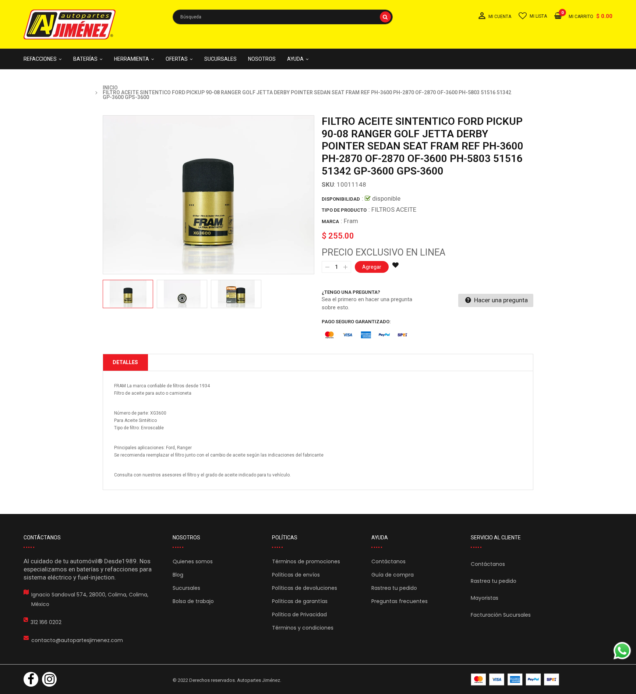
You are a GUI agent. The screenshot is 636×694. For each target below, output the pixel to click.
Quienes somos (193, 561)
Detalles (125, 362)
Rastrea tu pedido (394, 588)
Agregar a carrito (413, 666)
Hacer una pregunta (500, 300)
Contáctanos (388, 561)
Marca (330, 221)
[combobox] (283, 17)
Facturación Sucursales (501, 615)
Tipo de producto (344, 210)
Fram (351, 221)
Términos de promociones (306, 561)
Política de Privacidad (299, 614)
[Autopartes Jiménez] (515, 679)
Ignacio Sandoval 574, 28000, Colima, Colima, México (89, 599)
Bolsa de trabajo (193, 601)
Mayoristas (484, 598)
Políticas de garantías (300, 601)
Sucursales (186, 588)
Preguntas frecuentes (399, 601)
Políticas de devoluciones (304, 588)
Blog (178, 574)
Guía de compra (392, 574)
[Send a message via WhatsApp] (622, 651)
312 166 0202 (46, 622)
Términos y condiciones (302, 627)
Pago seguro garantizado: (356, 321)
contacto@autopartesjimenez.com (77, 640)
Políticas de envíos (296, 574)
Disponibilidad (341, 199)
